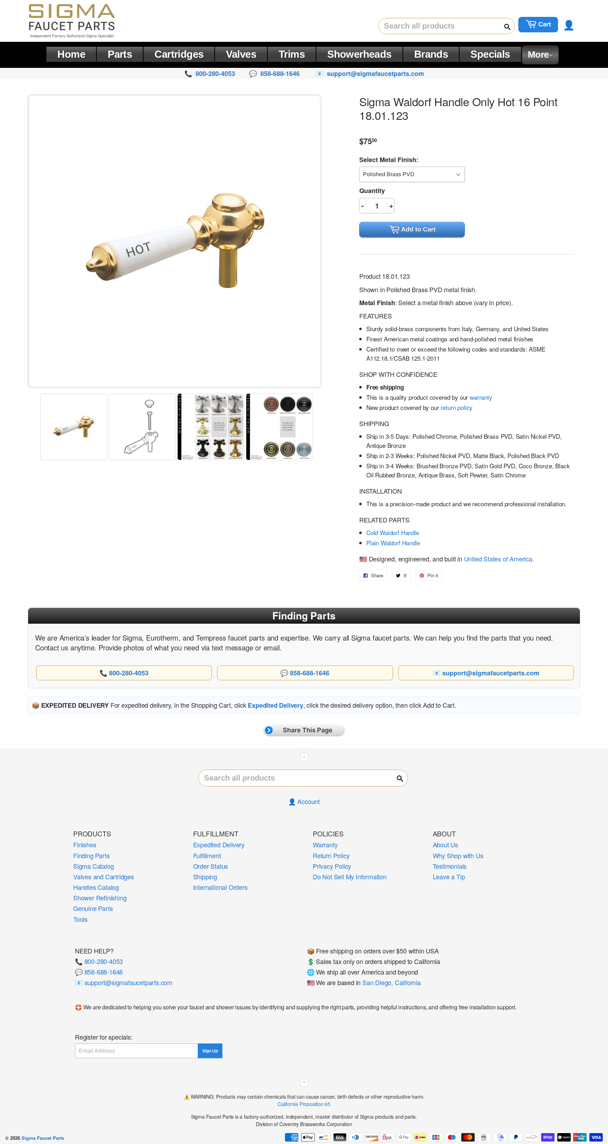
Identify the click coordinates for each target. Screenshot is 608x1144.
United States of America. (499, 558)
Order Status (210, 865)
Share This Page (307, 730)
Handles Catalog (96, 887)
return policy (457, 407)
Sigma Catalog (93, 865)
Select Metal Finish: (388, 159)
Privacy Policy (332, 865)
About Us (445, 844)
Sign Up (210, 1050)
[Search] (504, 26)
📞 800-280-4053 (99, 961)
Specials (490, 54)
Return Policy (331, 855)
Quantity (372, 190)
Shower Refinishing (99, 897)
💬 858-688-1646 (99, 971)
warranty (481, 397)
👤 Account (304, 801)
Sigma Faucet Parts (42, 1138)
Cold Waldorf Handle (392, 532)
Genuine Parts (93, 908)
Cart (544, 24)
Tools (80, 919)
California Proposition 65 (304, 1103)
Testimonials (450, 865)
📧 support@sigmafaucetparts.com (123, 982)
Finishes (84, 844)
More (538, 54)
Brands (431, 54)
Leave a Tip (449, 876)
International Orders (220, 887)
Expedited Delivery (219, 844)
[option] (74, 426)
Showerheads (359, 54)
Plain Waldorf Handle (393, 542)
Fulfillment (207, 855)
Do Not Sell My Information (350, 876)
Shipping (205, 876)
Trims (292, 54)
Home (71, 54)
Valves (241, 54)
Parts (120, 54)
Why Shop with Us (458, 855)
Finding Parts (91, 855)
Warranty (325, 844)
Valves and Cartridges (103, 876)
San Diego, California (391, 982)
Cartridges (178, 54)
